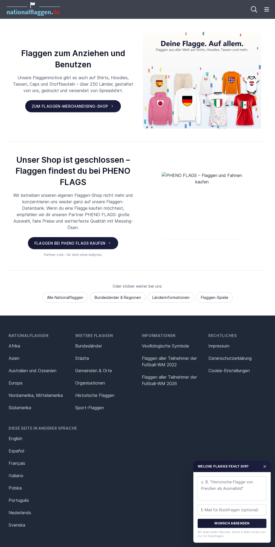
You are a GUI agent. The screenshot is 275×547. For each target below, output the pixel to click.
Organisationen (90, 383)
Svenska (17, 525)
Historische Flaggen (94, 395)
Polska (15, 488)
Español (16, 451)
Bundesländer (88, 346)
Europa (15, 383)
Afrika (14, 346)
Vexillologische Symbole (165, 346)
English (15, 438)
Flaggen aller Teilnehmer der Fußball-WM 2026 (169, 380)
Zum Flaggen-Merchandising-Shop (70, 106)
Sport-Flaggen (89, 407)
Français (17, 463)
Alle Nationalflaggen (65, 297)
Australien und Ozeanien (32, 370)
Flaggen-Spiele (214, 297)
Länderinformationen (171, 297)
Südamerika (20, 407)
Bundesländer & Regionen (118, 297)
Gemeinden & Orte (93, 370)
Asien (14, 358)
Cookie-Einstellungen (229, 370)
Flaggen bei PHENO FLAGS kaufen (70, 243)
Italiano (16, 475)
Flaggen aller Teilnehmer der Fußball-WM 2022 (169, 361)
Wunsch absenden (232, 523)
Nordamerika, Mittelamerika (36, 395)
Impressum (218, 346)
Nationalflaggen (29, 335)
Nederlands (20, 512)
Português (19, 500)
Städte (82, 358)
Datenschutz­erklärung (230, 358)
